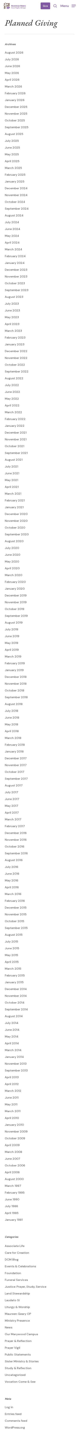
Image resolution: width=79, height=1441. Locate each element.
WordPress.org (15, 1427)
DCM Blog (12, 1259)
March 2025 (13, 168)
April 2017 (12, 812)
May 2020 (12, 561)
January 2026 (14, 100)
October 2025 (15, 120)
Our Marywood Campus (21, 1334)
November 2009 (16, 1131)
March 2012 (13, 1091)
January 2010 (14, 1125)
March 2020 (13, 575)
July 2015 (11, 941)
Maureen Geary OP (18, 1314)
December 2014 (16, 989)
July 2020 (12, 548)
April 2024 (12, 242)
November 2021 (16, 439)
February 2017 (15, 826)
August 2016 (14, 860)
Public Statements (18, 1354)
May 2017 (11, 806)
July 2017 (11, 792)
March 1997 (13, 1186)
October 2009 (15, 1138)
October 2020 (15, 527)
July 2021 (11, 466)
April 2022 (12, 405)
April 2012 (12, 1084)
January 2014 (14, 1057)
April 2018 (12, 731)
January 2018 (14, 751)
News (8, 1327)
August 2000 (14, 1179)
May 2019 (11, 643)
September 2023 (16, 290)
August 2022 (14, 378)
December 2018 (16, 677)
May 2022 (12, 399)
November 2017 (16, 765)
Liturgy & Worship (17, 1307)
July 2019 (11, 629)
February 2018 (15, 745)
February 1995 (15, 1193)
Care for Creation (17, 1253)
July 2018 (11, 711)
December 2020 (16, 514)
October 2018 (14, 690)
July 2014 (11, 1023)
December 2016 (16, 833)
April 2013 (12, 1077)
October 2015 (14, 921)
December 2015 (16, 907)
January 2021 (14, 507)
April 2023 (12, 324)
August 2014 (14, 1016)
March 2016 (13, 894)
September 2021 (16, 453)
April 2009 (12, 1145)
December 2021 (16, 432)
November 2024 (16, 195)
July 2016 (11, 867)
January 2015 (14, 982)
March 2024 (13, 249)
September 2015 (16, 928)
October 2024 (15, 202)
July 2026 (12, 59)
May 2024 (12, 236)
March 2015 (13, 969)
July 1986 (11, 1206)
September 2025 (16, 127)
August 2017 (14, 785)
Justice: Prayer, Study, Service (25, 1287)
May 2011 (11, 1104)
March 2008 (13, 1152)
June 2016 (12, 874)
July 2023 (12, 304)
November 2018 (16, 684)
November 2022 (16, 358)
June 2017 (12, 799)
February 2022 (15, 419)
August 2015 (14, 935)
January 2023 (14, 344)
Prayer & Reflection (18, 1341)
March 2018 (13, 738)
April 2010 (12, 1118)
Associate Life (14, 1246)
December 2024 (16, 188)
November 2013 (16, 1064)
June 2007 (12, 1159)
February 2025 (15, 175)
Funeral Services (16, 1280)
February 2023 (15, 337)
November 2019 (16, 602)
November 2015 (16, 914)
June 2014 (12, 1030)
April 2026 (12, 80)
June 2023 (12, 310)
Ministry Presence (17, 1321)
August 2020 (14, 541)
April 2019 (12, 650)
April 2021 (12, 487)
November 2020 (16, 521)
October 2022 (15, 365)
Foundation (13, 1273)
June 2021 (12, 473)
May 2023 (12, 317)
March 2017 (13, 819)
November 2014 (16, 996)
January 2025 (14, 181)
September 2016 (16, 853)
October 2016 (14, 846)
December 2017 (16, 758)
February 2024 (15, 256)
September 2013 (16, 1070)
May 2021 (11, 480)
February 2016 (15, 901)
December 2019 (16, 595)
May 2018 (11, 724)
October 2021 (14, 446)
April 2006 (12, 1172)
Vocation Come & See (20, 1382)
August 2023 (14, 297)
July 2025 (12, 141)
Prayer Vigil (12, 1348)
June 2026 (12, 66)
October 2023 (15, 283)
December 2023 (16, 270)
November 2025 (16, 114)
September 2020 (17, 534)
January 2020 (15, 589)
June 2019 (12, 636)
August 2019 (14, 622)
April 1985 (12, 1213)
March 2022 (13, 412)
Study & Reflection (18, 1368)
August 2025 (14, 134)
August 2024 (14, 215)
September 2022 (16, 371)
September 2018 (16, 697)
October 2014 (14, 1003)
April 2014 (12, 1043)
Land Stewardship (17, 1293)
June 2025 (12, 147)
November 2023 (16, 276)
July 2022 (12, 385)
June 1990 (12, 1199)
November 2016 (16, 840)
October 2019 (14, 609)
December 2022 (16, 351)
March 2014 (13, 1050)
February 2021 (15, 500)
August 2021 (14, 460)
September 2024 (17, 209)
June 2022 (12, 392)
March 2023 (13, 331)
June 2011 (12, 1098)
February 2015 (15, 975)
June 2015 (12, 948)
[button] (68, 5)
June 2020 (12, 555)
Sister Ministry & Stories (22, 1361)
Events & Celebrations (20, 1266)
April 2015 (12, 962)
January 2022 (14, 426)
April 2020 (12, 568)
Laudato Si (12, 1300)
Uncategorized (15, 1375)
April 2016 (12, 887)
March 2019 (13, 656)
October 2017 (14, 772)
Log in (9, 1407)
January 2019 (14, 670)
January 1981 (14, 1220)
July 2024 (12, 222)
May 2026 (12, 73)
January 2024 (15, 263)
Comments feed (16, 1421)
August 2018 (14, 704)
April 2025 (12, 161)
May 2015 (11, 955)
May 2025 (12, 154)
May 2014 (11, 1036)
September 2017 (16, 779)
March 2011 (13, 1111)
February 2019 (15, 663)
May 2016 (11, 880)
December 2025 (16, 107)
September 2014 (16, 1009)
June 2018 (12, 717)
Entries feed (13, 1414)
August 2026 (14, 52)
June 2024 (12, 229)
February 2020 (15, 582)
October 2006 (15, 1165)
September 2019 (16, 616)
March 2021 (13, 494)
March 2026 (13, 86)
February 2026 (15, 93)
